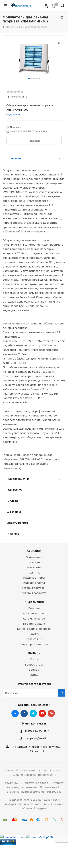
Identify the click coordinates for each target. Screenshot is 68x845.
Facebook (24, 713)
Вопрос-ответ (34, 664)
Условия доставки (34, 588)
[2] (12, 91)
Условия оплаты (34, 582)
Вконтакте (15, 713)
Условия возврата (34, 593)
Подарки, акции (34, 623)
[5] (22, 91)
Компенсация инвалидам (34, 628)
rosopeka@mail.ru (36, 738)
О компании (34, 557)
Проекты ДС (34, 639)
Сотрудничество (34, 618)
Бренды (34, 669)
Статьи (34, 674)
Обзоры (34, 659)
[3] (15, 91)
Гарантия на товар (34, 613)
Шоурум (34, 634)
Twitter (33, 713)
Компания (34, 550)
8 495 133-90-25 (36, 731)
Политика (34, 572)
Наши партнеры (34, 577)
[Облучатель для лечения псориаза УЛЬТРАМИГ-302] (34, 58)
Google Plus (51, 713)
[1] (8, 91)
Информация (34, 602)
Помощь (34, 608)
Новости (34, 562)
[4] (18, 91)
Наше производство (34, 644)
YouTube (42, 713)
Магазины (34, 567)
